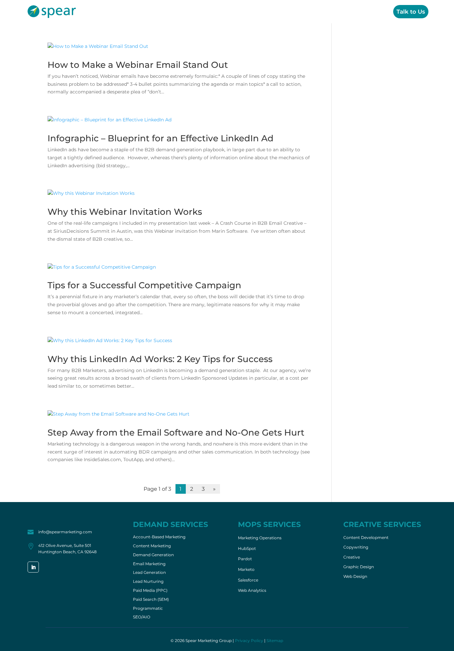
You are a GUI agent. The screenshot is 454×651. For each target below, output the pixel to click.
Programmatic (148, 609)
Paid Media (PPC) (150, 591)
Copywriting (355, 547)
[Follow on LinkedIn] (33, 567)
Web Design (355, 576)
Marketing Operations (260, 537)
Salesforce (248, 580)
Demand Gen (264, 11)
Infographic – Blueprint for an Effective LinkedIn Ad (161, 138)
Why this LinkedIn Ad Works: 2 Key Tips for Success (160, 359)
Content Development (366, 537)
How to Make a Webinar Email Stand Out (138, 65)
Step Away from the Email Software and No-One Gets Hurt (176, 432)
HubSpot (247, 548)
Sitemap (275, 640)
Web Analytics (252, 590)
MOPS (303, 11)
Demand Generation (153, 555)
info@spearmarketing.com (65, 531)
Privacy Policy (249, 640)
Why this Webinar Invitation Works (125, 211)
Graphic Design (358, 567)
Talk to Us (411, 11)
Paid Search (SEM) (151, 600)
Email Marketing (149, 564)
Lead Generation (149, 573)
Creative (334, 11)
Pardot (245, 558)
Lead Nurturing (148, 582)
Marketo (246, 569)
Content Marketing (152, 546)
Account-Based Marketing (159, 537)
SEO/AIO (141, 617)
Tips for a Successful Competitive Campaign (144, 285)
